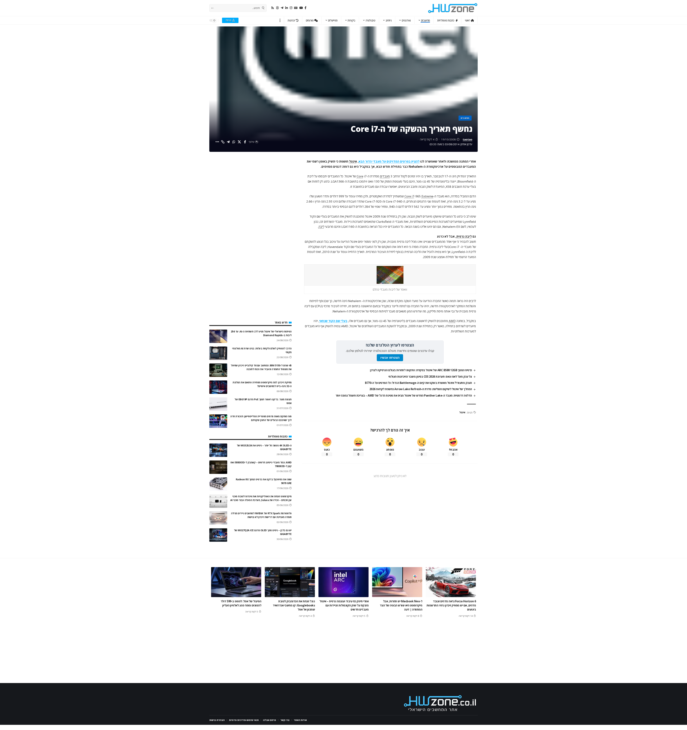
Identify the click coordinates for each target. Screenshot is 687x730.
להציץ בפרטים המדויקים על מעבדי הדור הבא (389, 161)
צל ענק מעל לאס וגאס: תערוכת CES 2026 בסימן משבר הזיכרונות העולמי (430, 376)
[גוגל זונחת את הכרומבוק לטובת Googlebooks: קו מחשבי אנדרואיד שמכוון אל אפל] (290, 582)
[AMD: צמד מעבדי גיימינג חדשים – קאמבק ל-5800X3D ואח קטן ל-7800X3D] (218, 467)
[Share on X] (239, 142)
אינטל (353, 161)
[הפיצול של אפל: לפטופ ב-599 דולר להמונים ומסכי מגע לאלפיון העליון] (236, 582)
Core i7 (409, 196)
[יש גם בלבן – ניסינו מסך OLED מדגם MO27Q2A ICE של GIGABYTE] (218, 535)
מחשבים (465, 118)
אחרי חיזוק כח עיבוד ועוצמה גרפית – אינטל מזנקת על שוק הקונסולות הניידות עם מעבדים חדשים (344, 605)
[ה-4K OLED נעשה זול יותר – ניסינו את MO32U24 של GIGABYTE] (218, 450)
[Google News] (295, 8)
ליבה (321, 227)
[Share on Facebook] (244, 142)
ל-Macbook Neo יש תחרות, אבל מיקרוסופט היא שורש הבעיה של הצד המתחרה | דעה (401, 605)
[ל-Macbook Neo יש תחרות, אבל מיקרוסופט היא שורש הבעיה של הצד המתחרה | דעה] (397, 582)
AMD (452, 321)
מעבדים (385, 176)
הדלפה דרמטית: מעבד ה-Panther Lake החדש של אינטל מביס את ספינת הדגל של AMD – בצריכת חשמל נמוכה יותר (404, 395)
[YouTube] (301, 8)
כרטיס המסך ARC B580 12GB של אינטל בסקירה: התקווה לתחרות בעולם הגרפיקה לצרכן (421, 370)
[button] (280, 20)
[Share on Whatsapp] (233, 142)
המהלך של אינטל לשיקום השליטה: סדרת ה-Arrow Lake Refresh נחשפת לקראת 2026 (420, 389)
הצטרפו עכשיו (389, 357)
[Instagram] (291, 8)
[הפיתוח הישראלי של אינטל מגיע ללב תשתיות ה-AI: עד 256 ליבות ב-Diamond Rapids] (218, 336)
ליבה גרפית (464, 236)
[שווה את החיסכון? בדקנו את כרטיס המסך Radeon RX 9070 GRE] (218, 484)
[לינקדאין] (286, 8)
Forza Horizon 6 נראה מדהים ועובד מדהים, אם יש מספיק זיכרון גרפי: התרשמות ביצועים (451, 605)
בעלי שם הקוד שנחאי (333, 321)
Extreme (427, 196)
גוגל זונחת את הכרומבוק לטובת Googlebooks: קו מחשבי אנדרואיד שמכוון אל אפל (294, 605)
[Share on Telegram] (228, 142)
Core (360, 176)
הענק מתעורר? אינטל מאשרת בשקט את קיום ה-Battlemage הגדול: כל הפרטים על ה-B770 (418, 383)
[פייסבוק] (305, 8)
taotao (467, 139)
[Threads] (277, 8)
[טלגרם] (282, 8)
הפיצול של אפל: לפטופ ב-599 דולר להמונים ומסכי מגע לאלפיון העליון (241, 603)
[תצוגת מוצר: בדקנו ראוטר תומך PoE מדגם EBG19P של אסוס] (218, 404)
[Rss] (272, 8)
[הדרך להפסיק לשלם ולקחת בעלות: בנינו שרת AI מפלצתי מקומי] (218, 353)
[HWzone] (453, 8)
